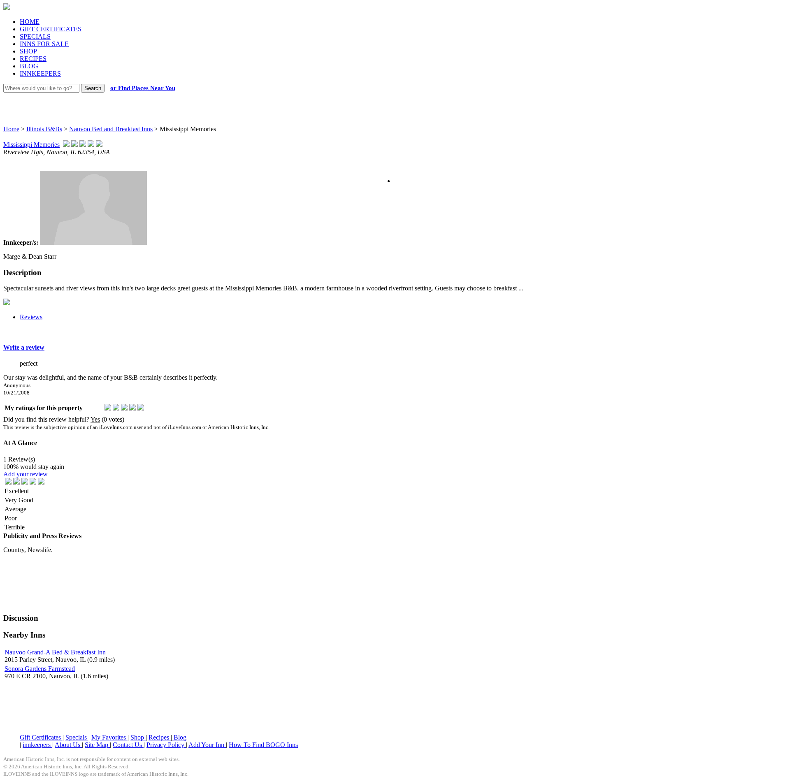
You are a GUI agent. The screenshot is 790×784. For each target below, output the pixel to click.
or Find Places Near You (142, 88)
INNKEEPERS (40, 73)
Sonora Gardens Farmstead (40, 668)
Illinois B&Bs (44, 128)
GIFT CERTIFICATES (50, 29)
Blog (179, 737)
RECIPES (33, 58)
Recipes (160, 737)
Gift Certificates (41, 737)
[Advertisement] (387, 100)
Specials (76, 737)
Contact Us (128, 744)
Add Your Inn (207, 744)
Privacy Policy (166, 744)
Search (92, 88)
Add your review (25, 474)
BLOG (29, 66)
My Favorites (109, 737)
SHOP (28, 51)
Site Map (97, 744)
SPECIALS (35, 36)
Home (11, 128)
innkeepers (37, 744)
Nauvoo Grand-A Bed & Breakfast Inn (55, 652)
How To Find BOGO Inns (263, 744)
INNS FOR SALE (44, 43)
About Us (68, 744)
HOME (30, 21)
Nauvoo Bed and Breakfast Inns (111, 128)
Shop (138, 737)
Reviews (31, 316)
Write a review (23, 347)
